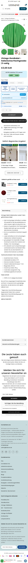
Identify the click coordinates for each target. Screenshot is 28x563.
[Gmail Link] (19, 1)
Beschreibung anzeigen (21, 89)
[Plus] (10, 110)
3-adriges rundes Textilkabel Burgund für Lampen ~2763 (12, 190)
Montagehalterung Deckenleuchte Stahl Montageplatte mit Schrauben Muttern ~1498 (12, 198)
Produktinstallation (6, 477)
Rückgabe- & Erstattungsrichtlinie (10, 483)
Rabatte (3, 488)
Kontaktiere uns (5, 463)
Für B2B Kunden (13, 89)
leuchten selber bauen (9, 14)
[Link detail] (2, 451)
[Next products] (26, 179)
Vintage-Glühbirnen (6, 505)
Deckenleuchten (5, 510)
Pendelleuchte (5, 500)
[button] (25, 33)
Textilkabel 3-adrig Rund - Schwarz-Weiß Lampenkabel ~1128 (12, 183)
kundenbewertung (6, 480)
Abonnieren (14, 398)
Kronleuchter (4, 516)
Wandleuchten (5, 502)
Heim (2, 18)
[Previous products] (23, 179)
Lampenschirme (5, 519)
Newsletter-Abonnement (8, 491)
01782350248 (4, 445)
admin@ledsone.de (6, 447)
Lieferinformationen (6, 466)
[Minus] (3, 110)
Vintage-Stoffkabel (6, 513)
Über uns (3, 472)
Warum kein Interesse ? (5, 88)
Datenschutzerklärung (7, 469)
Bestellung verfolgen (14, 412)
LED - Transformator (6, 508)
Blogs (2, 474)
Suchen (23, 8)
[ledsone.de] (14, 5)
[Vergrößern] (24, 25)
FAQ (2, 461)
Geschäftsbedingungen (7, 485)
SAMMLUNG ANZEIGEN (13, 173)
